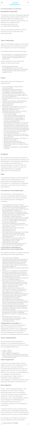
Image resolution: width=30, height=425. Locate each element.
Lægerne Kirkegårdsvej (15, 3)
